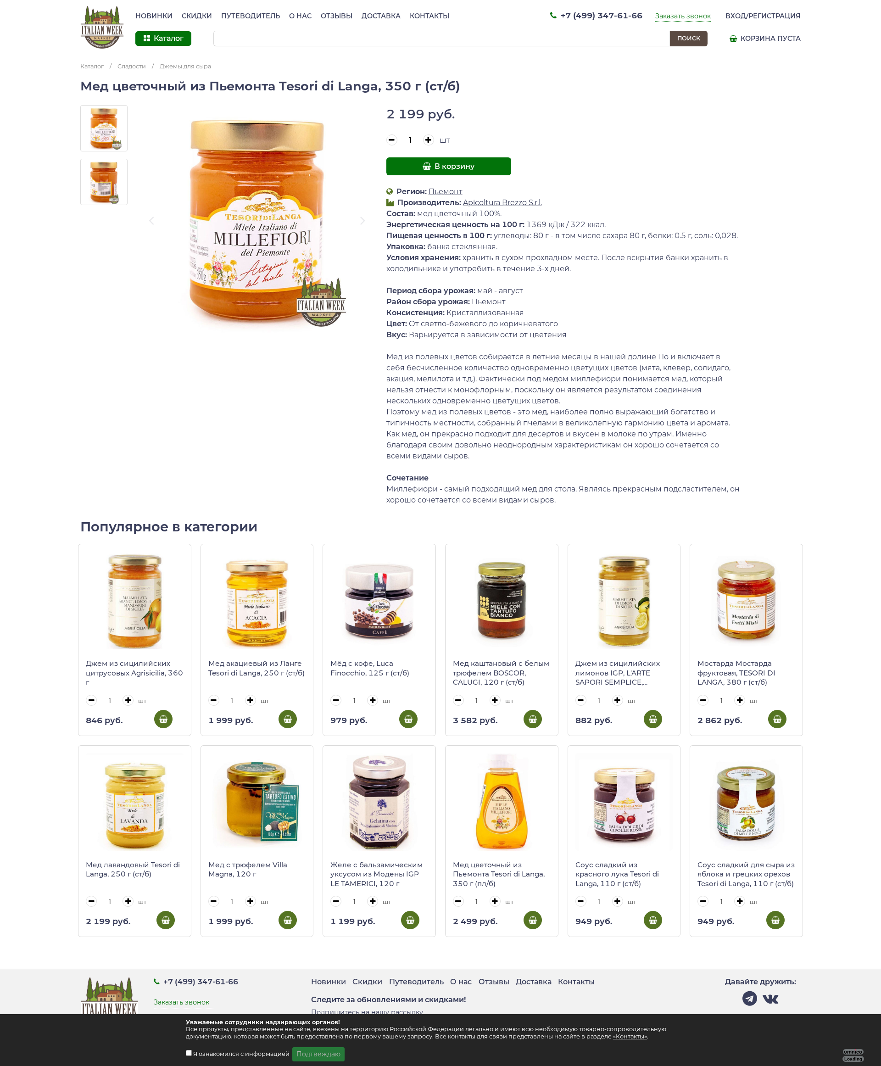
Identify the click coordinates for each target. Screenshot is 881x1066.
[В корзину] (163, 719)
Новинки (154, 16)
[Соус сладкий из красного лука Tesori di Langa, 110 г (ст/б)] (624, 802)
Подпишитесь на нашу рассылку (367, 1012)
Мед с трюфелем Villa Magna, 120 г (247, 869)
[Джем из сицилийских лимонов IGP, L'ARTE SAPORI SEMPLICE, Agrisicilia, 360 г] (624, 600)
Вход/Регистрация (763, 16)
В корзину (453, 166)
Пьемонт (446, 191)
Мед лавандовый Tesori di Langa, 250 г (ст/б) (133, 869)
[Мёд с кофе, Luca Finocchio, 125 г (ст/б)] (379, 600)
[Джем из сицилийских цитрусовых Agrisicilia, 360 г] (135, 600)
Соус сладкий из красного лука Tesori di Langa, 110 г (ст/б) (617, 874)
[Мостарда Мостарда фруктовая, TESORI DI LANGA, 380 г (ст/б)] (746, 600)
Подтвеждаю (318, 1054)
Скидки (197, 16)
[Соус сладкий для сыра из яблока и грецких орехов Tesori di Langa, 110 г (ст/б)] (746, 802)
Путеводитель (250, 16)
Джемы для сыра (185, 66)
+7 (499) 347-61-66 (600, 15)
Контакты (429, 16)
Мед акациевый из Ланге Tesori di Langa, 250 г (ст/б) (256, 668)
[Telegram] (749, 1001)
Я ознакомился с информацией (242, 1053)
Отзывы (336, 16)
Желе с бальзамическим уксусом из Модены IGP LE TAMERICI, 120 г (376, 874)
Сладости (131, 66)
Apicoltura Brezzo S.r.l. (502, 202)
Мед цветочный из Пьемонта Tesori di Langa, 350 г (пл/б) (499, 874)
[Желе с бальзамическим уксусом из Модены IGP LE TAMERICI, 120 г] (379, 802)
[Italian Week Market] (102, 28)
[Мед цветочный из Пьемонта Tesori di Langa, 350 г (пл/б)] (502, 802)
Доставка (381, 16)
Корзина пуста (770, 38)
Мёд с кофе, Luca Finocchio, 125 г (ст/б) (369, 668)
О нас (300, 16)
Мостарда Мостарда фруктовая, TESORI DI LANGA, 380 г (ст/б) (736, 672)
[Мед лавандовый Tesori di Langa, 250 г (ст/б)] (135, 802)
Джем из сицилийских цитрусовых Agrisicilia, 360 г (134, 672)
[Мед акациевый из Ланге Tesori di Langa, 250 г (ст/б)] (257, 600)
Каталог (92, 66)
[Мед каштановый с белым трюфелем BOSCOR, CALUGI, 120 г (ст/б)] (502, 600)
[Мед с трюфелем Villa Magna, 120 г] (257, 802)
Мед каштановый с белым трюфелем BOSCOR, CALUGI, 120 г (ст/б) (501, 672)
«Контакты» (630, 1036)
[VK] (770, 1001)
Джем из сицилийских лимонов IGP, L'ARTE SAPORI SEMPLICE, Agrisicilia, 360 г (617, 673)
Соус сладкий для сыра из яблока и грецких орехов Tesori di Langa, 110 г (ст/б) (746, 874)
